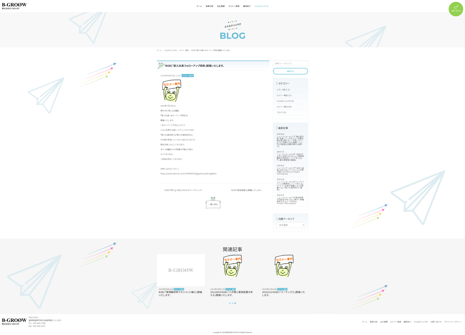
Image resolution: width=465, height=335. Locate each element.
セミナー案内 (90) (284, 106)
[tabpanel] (181, 277)
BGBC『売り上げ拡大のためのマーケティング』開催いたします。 (188, 190)
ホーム (159, 50)
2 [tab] (232, 303)
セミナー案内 (184, 50)
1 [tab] (230, 303)
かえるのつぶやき (170, 50)
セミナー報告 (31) (284, 95)
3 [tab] (235, 303)
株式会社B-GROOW (232, 332)
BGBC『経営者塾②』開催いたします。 (246, 190)
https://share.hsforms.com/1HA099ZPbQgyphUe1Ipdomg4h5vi (188, 173)
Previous (154, 278)
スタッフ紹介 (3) (283, 89)
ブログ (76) (281, 112)
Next (311, 278)
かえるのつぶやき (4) (285, 101)
